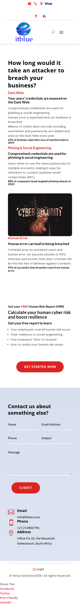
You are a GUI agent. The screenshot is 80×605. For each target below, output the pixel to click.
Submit (25, 488)
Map (48, 3)
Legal (40, 569)
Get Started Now (40, 367)
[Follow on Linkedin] (44, 16)
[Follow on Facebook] (36, 16)
